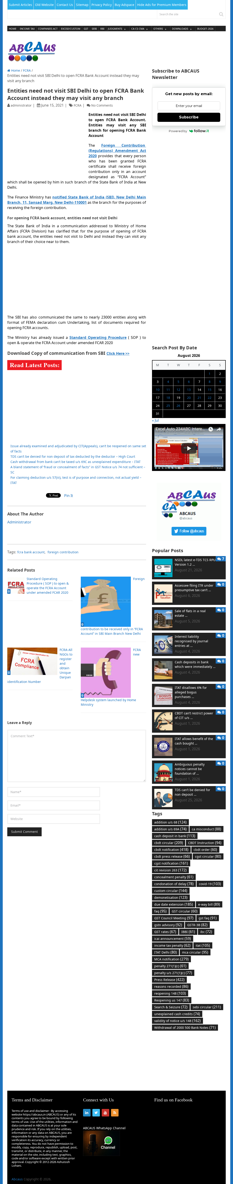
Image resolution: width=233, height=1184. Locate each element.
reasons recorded (171, 986)
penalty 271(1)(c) (170, 965)
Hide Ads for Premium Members (161, 5)
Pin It (68, 495)
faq (160, 911)
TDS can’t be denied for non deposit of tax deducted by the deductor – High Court (72, 456)
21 (199, 397)
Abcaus (17, 1179)
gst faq (208, 917)
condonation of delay (174, 883)
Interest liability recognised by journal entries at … (191, 641)
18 (168, 397)
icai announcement (172, 938)
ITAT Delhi (165, 952)
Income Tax (27, 28)
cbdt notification (171, 849)
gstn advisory (168, 924)
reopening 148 (170, 993)
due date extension (173, 904)
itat (203, 945)
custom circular (170, 890)
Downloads (180, 28)
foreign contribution (63, 552)
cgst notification (171, 863)
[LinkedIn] (87, 1112)
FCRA (27, 70)
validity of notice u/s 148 (177, 1020)
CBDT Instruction (204, 842)
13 (189, 389)
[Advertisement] (143, 50)
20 (189, 397)
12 (178, 389)
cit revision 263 (170, 870)
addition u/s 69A (170, 828)
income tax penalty (172, 945)
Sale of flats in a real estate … (190, 613)
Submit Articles (20, 5)
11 (168, 389)
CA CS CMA (137, 28)
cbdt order (205, 849)
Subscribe (189, 117)
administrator (21, 105)
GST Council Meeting (173, 917)
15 (209, 389)
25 (168, 405)
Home (12, 28)
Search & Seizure (170, 1006)
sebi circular (207, 1006)
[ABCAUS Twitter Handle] (189, 539)
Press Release (169, 979)
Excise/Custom (70, 28)
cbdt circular (168, 842)
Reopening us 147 (171, 1000)
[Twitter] (96, 1112)
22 (209, 397)
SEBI (94, 28)
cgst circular (208, 856)
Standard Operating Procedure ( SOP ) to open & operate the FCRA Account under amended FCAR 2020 (48, 586)
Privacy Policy (101, 5)
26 (178, 405)
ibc (206, 931)
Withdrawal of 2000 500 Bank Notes (185, 1027)
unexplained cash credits (177, 1013)
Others (158, 28)
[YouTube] (105, 1112)
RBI (102, 28)
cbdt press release (172, 856)
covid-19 (210, 883)
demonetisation (170, 897)
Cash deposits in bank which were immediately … (195, 664)
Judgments (115, 28)
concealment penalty (173, 876)
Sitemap (82, 5)
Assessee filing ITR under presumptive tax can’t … (194, 587)
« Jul (155, 420)
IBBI (188, 931)
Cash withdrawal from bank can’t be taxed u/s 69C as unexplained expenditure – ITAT (75, 462)
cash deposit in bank (174, 835)
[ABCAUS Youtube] (188, 470)
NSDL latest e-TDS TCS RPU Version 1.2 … (195, 562)
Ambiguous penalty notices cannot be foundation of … (190, 769)
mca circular (195, 952)
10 (158, 389)
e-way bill (209, 904)
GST (86, 28)
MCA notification (171, 959)
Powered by (178, 131)
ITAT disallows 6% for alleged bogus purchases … (191, 692)
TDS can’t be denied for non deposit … (192, 792)
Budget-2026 (205, 28)
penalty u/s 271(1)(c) (173, 972)
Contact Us (65, 5)
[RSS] (115, 1112)
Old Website (44, 5)
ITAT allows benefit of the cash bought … (194, 741)
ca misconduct (206, 828)
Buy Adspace (124, 5)
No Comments (102, 105)
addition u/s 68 (170, 822)
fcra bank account (31, 552)
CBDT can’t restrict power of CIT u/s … (194, 715)
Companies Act (48, 28)
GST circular (185, 911)
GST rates (165, 931)
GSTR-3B (197, 924)
